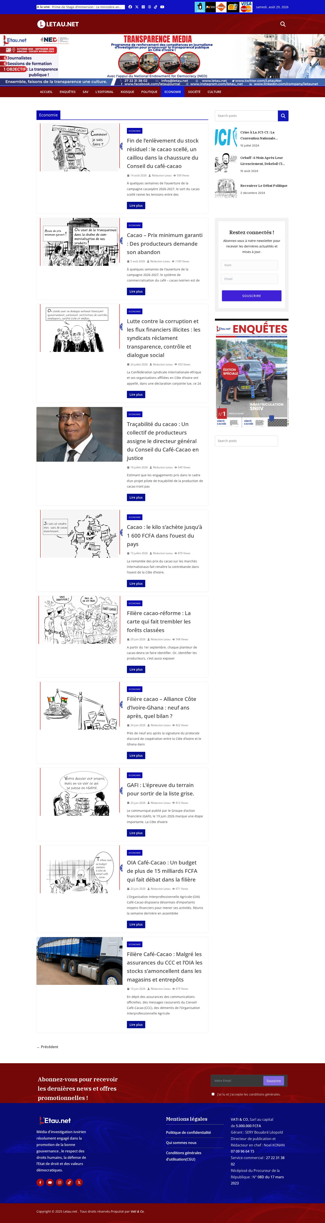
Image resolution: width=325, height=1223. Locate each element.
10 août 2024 (249, 171)
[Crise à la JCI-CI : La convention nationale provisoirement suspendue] (226, 137)
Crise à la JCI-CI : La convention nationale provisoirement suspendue (262, 135)
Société (194, 92)
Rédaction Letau (162, 175)
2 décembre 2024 (252, 193)
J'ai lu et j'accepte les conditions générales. (249, 1094)
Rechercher (283, 115)
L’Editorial (105, 92)
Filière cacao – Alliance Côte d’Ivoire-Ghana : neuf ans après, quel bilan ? (161, 707)
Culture (214, 92)
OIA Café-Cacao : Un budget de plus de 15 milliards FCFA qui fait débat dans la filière (162, 871)
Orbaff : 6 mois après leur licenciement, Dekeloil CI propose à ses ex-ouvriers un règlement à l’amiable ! (262, 161)
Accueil (46, 92)
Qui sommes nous (181, 1142)
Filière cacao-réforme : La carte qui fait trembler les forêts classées (159, 621)
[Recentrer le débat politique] (226, 188)
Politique (149, 92)
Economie (172, 92)
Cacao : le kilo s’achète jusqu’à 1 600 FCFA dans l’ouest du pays (164, 535)
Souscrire (274, 1080)
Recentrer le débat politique (263, 185)
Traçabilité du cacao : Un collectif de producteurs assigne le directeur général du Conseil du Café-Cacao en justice (163, 441)
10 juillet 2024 (249, 145)
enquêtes (68, 92)
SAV (85, 92)
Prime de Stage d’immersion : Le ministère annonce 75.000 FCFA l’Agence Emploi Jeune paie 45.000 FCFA (88, 7)
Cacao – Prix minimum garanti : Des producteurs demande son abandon (165, 243)
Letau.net (70, 1211)
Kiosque (127, 92)
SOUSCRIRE (251, 296)
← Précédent (47, 1046)
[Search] (283, 441)
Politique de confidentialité (188, 1132)
